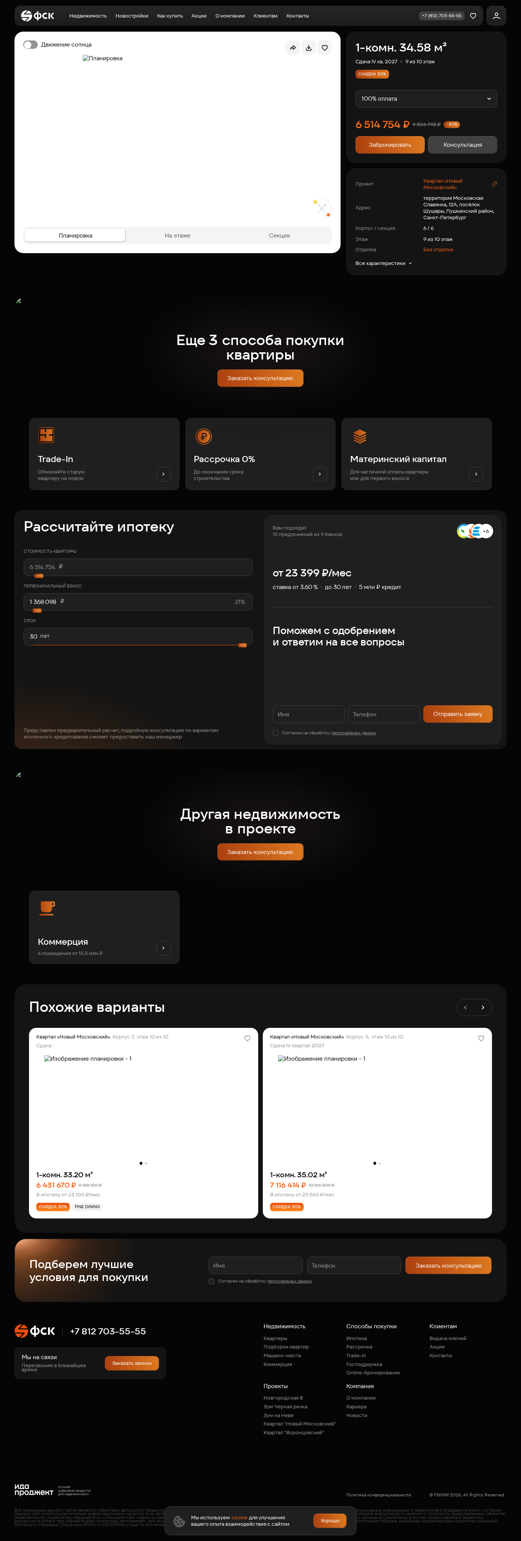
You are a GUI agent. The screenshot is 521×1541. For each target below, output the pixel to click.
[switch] (57, 44)
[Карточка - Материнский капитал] (416, 454)
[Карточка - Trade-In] (104, 454)
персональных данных (353, 732)
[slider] (138, 610)
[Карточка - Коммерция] (104, 927)
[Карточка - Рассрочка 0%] (260, 454)
